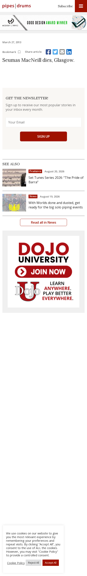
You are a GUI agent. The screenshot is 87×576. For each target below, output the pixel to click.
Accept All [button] (50, 562)
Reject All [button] (33, 562)
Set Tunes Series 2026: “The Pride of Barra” (56, 179)
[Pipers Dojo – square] (43, 272)
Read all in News (43, 222)
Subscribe (65, 6)
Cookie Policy (16, 563)
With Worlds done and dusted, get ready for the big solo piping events (56, 205)
